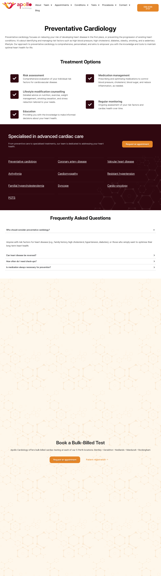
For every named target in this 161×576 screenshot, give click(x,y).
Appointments (62, 5)
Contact (123, 5)
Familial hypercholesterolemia (26, 185)
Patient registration (96, 459)
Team (46, 5)
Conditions (80, 5)
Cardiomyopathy (68, 173)
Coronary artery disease (72, 161)
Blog (37, 10)
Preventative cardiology (22, 161)
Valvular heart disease (120, 161)
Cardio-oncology (117, 185)
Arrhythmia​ (15, 173)
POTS (11, 197)
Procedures (108, 5)
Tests (94, 5)
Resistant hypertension (121, 173)
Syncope (63, 185)
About (38, 5)
